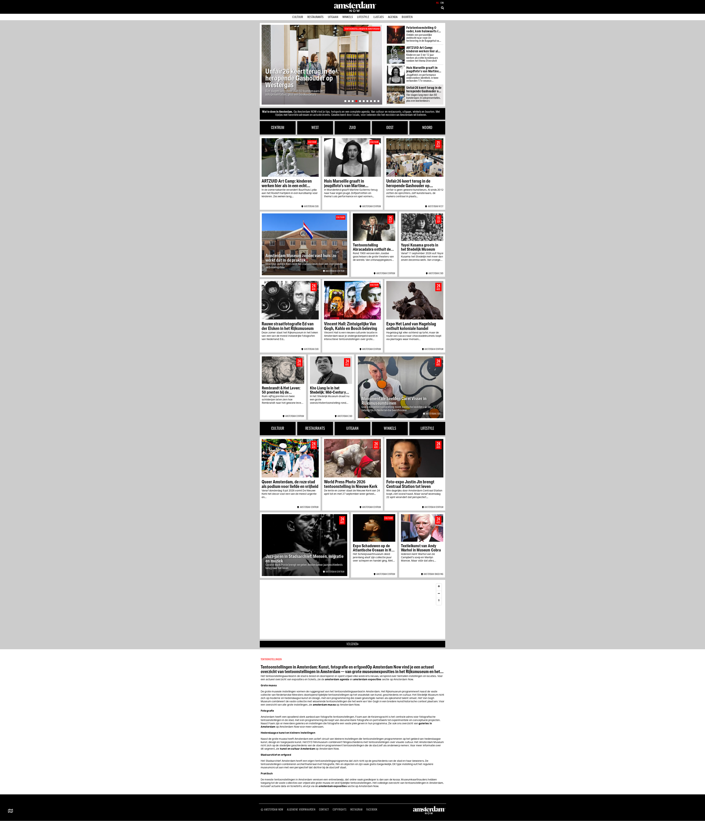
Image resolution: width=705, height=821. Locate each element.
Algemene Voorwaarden (301, 809)
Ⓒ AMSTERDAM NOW (272, 809)
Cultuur (297, 17)
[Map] (352, 609)
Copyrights (339, 809)
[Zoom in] (439, 586)
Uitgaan (333, 17)
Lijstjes (378, 17)
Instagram (356, 809)
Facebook (371, 809)
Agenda (392, 17)
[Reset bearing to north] (439, 600)
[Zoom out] (439, 593)
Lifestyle (363, 17)
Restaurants (315, 17)
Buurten (407, 17)
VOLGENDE (351, 644)
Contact (324, 809)
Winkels (347, 17)
